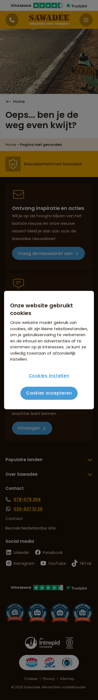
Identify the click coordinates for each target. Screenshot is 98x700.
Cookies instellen (49, 376)
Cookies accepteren (49, 393)
